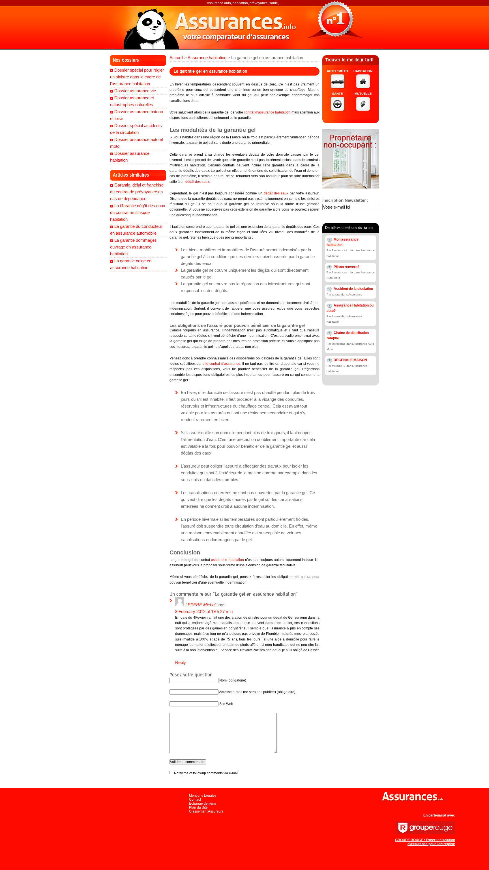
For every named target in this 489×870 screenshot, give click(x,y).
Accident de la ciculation (353, 289)
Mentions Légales (202, 796)
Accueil (176, 57)
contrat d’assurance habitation (267, 112)
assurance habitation (227, 560)
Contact (195, 800)
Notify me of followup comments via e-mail (206, 773)
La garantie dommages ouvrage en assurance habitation (133, 247)
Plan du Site (198, 807)
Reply (180, 662)
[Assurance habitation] (363, 87)
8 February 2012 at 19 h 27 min (204, 611)
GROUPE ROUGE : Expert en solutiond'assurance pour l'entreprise (425, 842)
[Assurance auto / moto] (338, 87)
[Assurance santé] (338, 109)
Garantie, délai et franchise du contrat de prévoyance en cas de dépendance (137, 192)
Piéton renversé (346, 267)
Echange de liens (202, 803)
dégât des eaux (197, 182)
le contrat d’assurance (222, 364)
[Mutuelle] (363, 109)
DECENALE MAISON (350, 360)
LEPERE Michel (200, 604)
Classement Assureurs (206, 811)
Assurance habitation (207, 57)
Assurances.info (239, 26)
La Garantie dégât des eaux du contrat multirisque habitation (137, 212)
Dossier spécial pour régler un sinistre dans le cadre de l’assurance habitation (137, 77)
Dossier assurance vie (135, 90)
